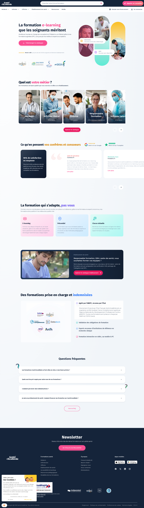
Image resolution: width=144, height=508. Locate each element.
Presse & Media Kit (86, 467)
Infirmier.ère (44, 470)
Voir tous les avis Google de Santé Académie (92, 144)
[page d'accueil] (7, 3)
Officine (43, 472)
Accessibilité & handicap (48, 477)
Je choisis (10, 499)
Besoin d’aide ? (85, 470)
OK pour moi (28, 499)
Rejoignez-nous (86, 472)
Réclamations (85, 477)
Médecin (43, 467)
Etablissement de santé (48, 475)
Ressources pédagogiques (49, 480)
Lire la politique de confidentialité (10, 494)
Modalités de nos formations (50, 482)
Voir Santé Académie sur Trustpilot (113, 144)
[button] (4, 505)
